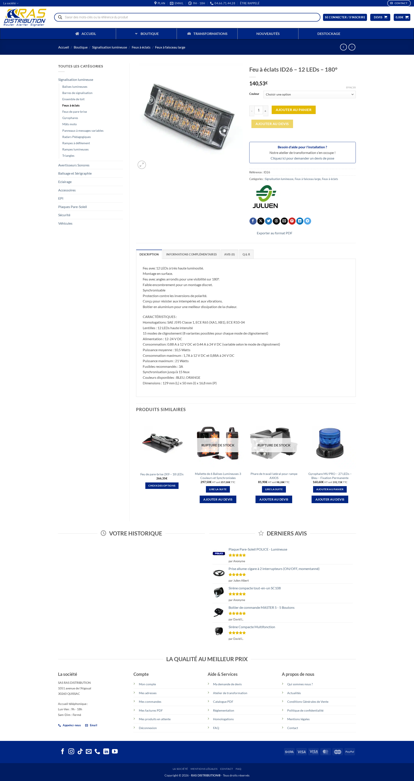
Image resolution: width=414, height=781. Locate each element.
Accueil (63, 47)
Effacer (351, 87)
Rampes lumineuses (75, 149)
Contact (292, 728)
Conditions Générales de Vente (307, 701)
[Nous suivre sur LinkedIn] (106, 752)
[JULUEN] (265, 198)
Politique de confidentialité (305, 710)
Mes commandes (150, 701)
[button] (250, 3)
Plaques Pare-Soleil (72, 207)
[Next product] (343, 47)
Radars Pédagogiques (76, 137)
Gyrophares (70, 118)
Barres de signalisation (77, 93)
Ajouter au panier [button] (330, 489)
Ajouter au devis (272, 124)
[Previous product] (351, 47)
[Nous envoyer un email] (89, 752)
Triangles (68, 155)
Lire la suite (218, 489)
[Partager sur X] (260, 221)
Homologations (223, 719)
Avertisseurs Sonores (73, 165)
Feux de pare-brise (74, 111)
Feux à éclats (141, 47)
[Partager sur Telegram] (307, 221)
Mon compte (147, 684)
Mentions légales (298, 719)
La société (9, 3)
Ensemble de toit (73, 99)
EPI (60, 198)
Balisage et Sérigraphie (75, 173)
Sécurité (64, 215)
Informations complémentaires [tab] (191, 254)
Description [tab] (149, 254)
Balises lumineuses (74, 86)
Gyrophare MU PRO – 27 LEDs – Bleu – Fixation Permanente (330, 476)
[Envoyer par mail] (284, 221)
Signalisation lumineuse (109, 47)
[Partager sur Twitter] (268, 221)
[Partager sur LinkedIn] (299, 221)
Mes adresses (148, 693)
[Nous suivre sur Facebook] (63, 752)
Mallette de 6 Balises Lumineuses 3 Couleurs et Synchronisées (218, 476)
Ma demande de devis (227, 684)
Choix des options (161, 485)
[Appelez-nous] (97, 752)
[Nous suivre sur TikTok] (80, 752)
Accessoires (67, 190)
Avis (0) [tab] (229, 254)
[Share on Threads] (276, 221)
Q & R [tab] (246, 254)
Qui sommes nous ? (300, 684)
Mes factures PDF (151, 710)
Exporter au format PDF (274, 233)
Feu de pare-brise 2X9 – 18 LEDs (161, 474)
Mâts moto (69, 124)
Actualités (294, 693)
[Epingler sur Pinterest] (292, 221)
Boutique (81, 47)
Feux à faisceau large (170, 47)
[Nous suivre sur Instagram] (71, 752)
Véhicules (65, 223)
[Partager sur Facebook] (253, 221)
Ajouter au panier (293, 110)
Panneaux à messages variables (83, 130)
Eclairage (65, 182)
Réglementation (223, 710)
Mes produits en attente (155, 719)
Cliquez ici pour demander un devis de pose (302, 158)
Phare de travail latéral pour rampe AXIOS (274, 476)
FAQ (216, 728)
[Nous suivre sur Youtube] (115, 752)
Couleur (254, 93)
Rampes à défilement (76, 143)
